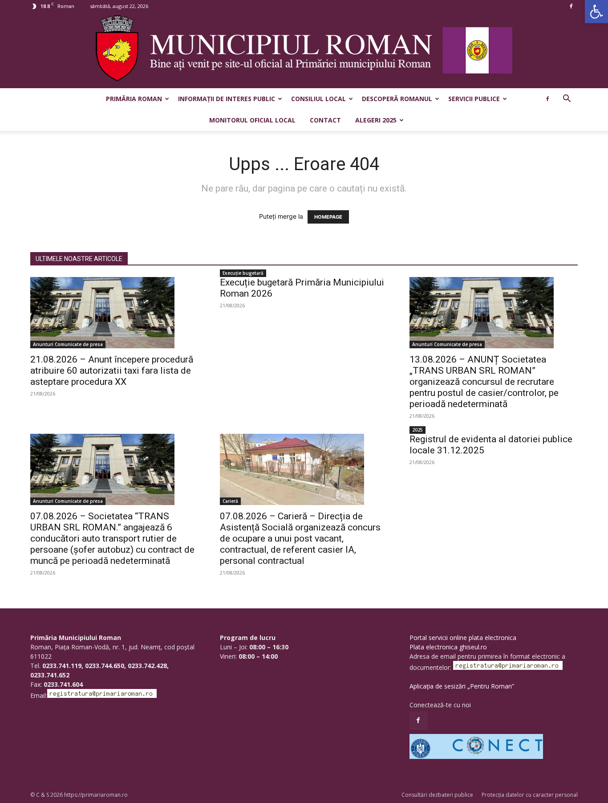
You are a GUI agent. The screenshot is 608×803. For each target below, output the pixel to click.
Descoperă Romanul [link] (397, 98)
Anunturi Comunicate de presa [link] (68, 344)
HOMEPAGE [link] (328, 217)
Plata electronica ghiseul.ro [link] (448, 647)
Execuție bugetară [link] (243, 273)
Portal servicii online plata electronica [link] (462, 637)
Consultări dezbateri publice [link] (437, 795)
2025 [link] (417, 430)
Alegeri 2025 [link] (376, 120)
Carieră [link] (230, 501)
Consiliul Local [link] (318, 98)
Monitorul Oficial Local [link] (252, 120)
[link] (596, 11)
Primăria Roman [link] (134, 98)
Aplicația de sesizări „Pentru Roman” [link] (461, 686)
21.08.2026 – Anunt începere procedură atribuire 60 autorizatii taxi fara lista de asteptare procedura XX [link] (111, 370)
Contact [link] (325, 120)
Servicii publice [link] (474, 98)
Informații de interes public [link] (226, 98)
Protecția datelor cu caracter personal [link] (530, 795)
